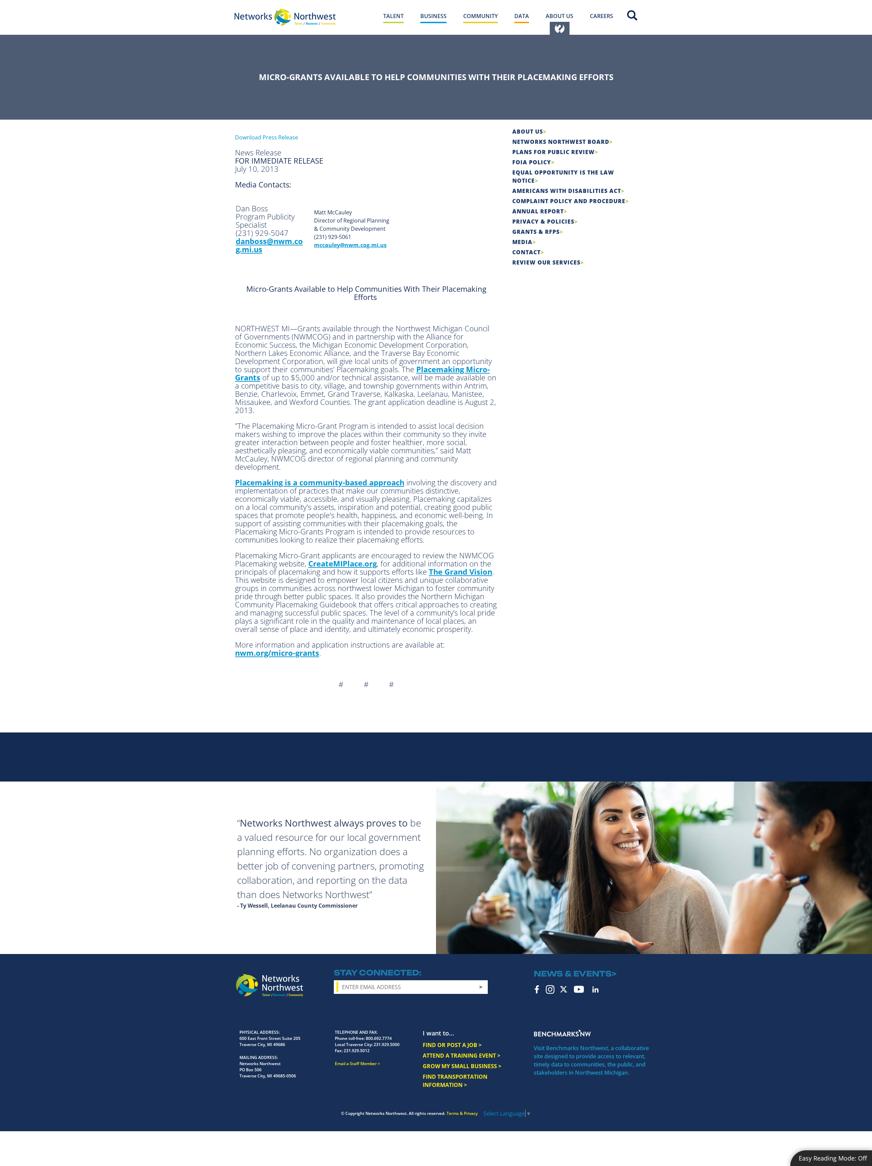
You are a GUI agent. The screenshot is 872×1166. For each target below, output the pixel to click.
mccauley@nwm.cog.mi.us (350, 245)
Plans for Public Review (553, 152)
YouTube (579, 989)
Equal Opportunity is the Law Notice (563, 176)
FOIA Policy (531, 162)
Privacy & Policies (543, 221)
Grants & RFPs (536, 232)
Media (522, 242)
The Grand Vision (460, 571)
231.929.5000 (387, 1044)
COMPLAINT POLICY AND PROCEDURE (568, 201)
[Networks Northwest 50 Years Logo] (285, 17)
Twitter (563, 989)
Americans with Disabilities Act (566, 191)
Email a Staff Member (356, 1063)
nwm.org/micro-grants (277, 653)
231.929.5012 (357, 1051)
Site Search (632, 15)
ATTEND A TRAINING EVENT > (461, 1055)
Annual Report (538, 211)
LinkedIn (595, 989)
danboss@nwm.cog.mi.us (269, 245)
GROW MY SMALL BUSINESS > (462, 1066)
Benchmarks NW (562, 1033)
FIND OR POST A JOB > (452, 1045)
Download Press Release (266, 137)
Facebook (537, 989)
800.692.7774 (379, 1038)
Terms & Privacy (462, 1113)
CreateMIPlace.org (342, 563)
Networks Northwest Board (560, 142)
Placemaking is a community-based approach (319, 482)
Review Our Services (546, 262)
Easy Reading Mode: (833, 1158)
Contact (526, 252)
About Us (527, 131)
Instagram (550, 989)
